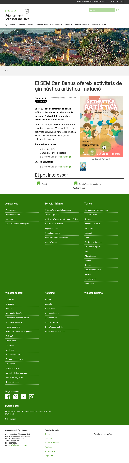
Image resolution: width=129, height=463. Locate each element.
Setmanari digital (52, 313)
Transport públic (12, 382)
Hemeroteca (50, 309)
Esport (44, 184)
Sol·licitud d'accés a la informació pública (61, 219)
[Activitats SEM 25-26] (101, 126)
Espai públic (89, 284)
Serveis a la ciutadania (54, 224)
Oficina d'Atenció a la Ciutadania (58, 210)
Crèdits (47, 434)
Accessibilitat (50, 451)
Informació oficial (13, 215)
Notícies (48, 299)
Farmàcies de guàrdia (14, 377)
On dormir (10, 350)
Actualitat (10, 299)
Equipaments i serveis (14, 359)
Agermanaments (13, 368)
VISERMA (9, 219)
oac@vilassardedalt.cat (17, 445)
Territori (88, 265)
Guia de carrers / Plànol (15, 322)
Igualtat (88, 274)
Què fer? (9, 336)
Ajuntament (10, 24)
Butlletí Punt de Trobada (54, 332)
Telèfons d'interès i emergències (19, 332)
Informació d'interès (14, 313)
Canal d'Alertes (51, 242)
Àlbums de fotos (52, 322)
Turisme (88, 219)
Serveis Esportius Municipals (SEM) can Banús (86, 186)
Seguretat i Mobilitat (93, 270)
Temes (67, 24)
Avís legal (48, 447)
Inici (6, 70)
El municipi (10, 304)
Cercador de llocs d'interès (16, 373)
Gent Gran (89, 228)
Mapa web (49, 456)
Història (9, 309)
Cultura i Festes (91, 215)
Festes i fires (11, 341)
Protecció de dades (52, 443)
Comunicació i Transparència (96, 210)
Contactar (49, 438)
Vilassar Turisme (99, 24)
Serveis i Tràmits (26, 24)
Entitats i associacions (14, 355)
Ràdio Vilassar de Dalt (53, 327)
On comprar (10, 364)
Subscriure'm (10, 419)
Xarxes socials (51, 318)
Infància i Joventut (92, 224)
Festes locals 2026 (13, 327)
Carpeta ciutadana (52, 233)
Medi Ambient (90, 279)
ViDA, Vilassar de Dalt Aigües (17, 224)
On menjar (10, 345)
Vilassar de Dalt (81, 24)
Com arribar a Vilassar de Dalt (17, 318)
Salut (87, 251)
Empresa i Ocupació (93, 247)
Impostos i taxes (51, 228)
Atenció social (90, 256)
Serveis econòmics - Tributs (48, 24)
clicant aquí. (66, 156)
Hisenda (88, 261)
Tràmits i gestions (52, 215)
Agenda (48, 304)
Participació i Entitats (93, 242)
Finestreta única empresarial (56, 238)
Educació (88, 233)
